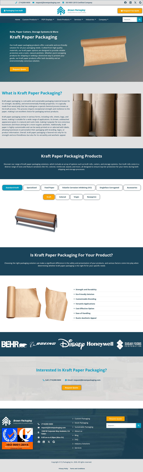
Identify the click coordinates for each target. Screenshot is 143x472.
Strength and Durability (86, 289)
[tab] (12, 187)
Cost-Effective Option (85, 308)
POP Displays (47, 19)
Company (103, 19)
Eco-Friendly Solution (85, 294)
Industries (90, 19)
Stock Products (63, 19)
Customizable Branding (86, 299)
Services (77, 19)
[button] (106, 289)
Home (17, 19)
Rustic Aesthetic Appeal (86, 318)
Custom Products (29, 19)
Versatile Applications (85, 304)
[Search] (139, 19)
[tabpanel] (71, 216)
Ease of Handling (83, 313)
